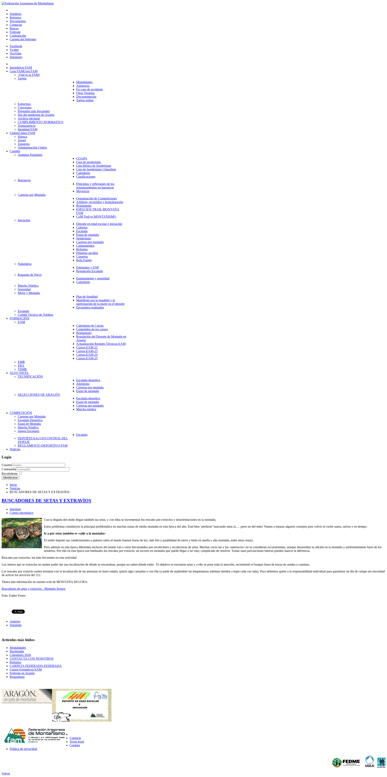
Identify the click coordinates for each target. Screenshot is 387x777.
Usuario (7, 465)
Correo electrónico (21, 512)
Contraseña (9, 469)
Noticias (15, 488)
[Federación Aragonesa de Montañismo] (28, 3)
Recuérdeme (10, 473)
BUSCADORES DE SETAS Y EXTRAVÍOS (46, 500)
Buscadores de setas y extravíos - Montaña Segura (33, 588)
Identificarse (10, 477)
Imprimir (15, 509)
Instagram (16, 57)
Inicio (13, 484)
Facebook (16, 46)
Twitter (14, 49)
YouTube (15, 53)
